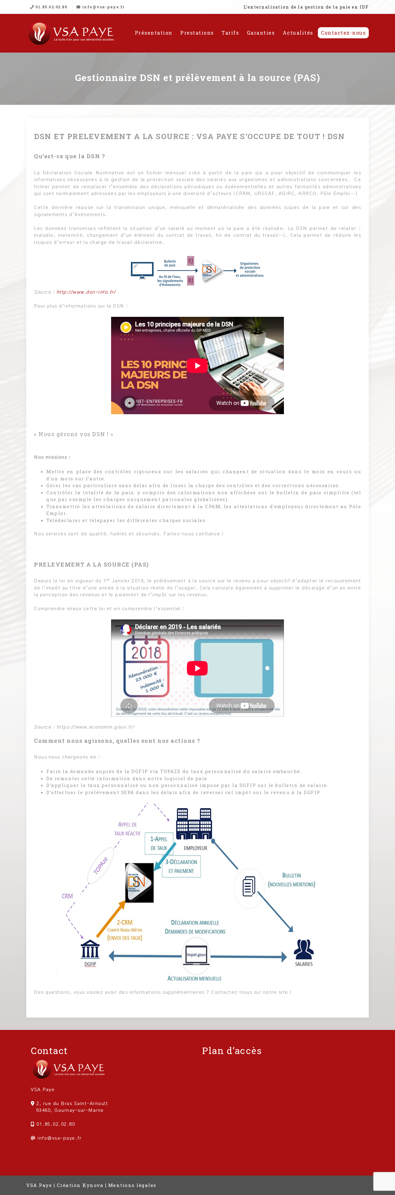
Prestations (197, 32)
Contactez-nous (343, 32)
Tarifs (230, 32)
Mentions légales (132, 1185)
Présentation (154, 32)
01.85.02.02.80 (51, 6)
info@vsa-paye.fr (103, 6)
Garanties (261, 32)
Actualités (298, 32)
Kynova (92, 1185)
